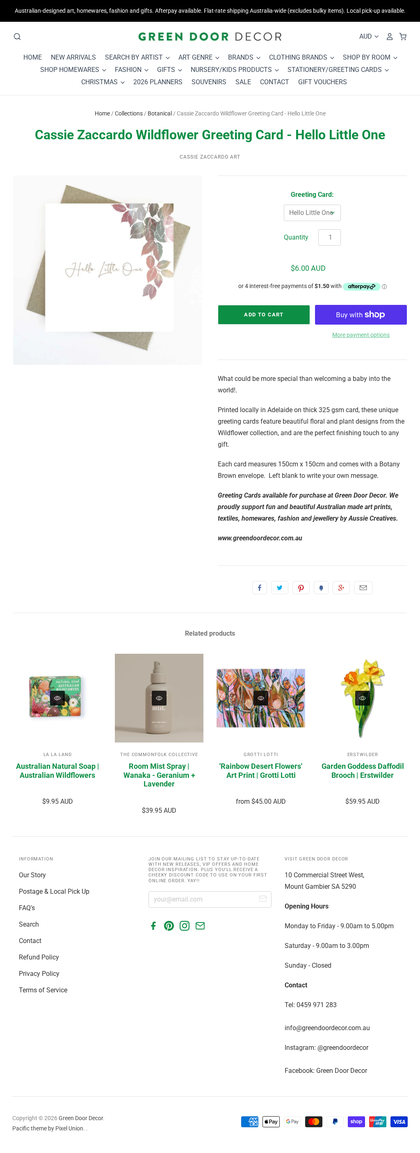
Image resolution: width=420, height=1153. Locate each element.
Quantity (296, 237)
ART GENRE (196, 57)
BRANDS (241, 57)
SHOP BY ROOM (367, 57)
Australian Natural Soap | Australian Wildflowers (57, 770)
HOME (32, 57)
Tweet (279, 587)
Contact (30, 941)
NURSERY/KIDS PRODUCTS (232, 70)
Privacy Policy (39, 974)
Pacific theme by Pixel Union (47, 1128)
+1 (341, 587)
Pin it (301, 587)
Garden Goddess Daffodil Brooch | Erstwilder (363, 770)
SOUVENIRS (209, 82)
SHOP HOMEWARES (70, 70)
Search (29, 924)
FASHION (129, 70)
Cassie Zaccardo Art (210, 157)
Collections (129, 113)
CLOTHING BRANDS (299, 57)
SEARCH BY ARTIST (134, 57)
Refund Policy (39, 957)
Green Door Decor (81, 1118)
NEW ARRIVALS (73, 57)
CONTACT (274, 82)
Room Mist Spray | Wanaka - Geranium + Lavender (159, 775)
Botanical (160, 113)
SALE (243, 82)
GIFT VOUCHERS (322, 82)
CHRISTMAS (100, 82)
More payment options (361, 335)
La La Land (57, 754)
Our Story (32, 875)
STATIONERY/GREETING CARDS (335, 70)
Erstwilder (362, 754)
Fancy (321, 587)
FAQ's (27, 908)
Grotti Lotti (261, 754)
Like (259, 587)
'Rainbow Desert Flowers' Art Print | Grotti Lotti (260, 770)
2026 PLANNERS (158, 82)
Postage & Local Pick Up (54, 891)
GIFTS (167, 70)
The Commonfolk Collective (159, 754)
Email (363, 587)
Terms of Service (43, 990)
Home (102, 113)
